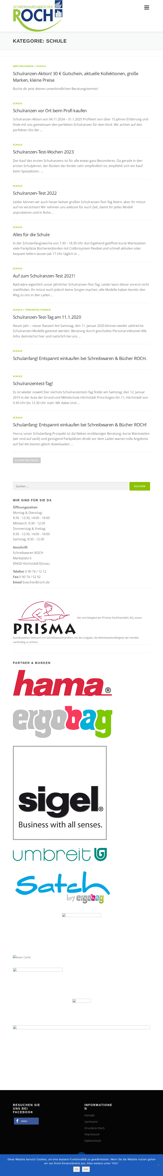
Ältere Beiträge (27, 460)
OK (76, 1169)
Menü (146, 7)
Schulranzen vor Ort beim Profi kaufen (50, 110)
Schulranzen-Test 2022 (35, 193)
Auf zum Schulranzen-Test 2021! (44, 276)
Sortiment (91, 1122)
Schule (41, 66)
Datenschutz (92, 1141)
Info (85, 1169)
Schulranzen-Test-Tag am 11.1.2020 (47, 317)
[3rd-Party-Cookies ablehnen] (158, 1165)
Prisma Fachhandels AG (117, 617)
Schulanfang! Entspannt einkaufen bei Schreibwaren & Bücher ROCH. (80, 358)
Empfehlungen (23, 66)
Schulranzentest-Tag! (33, 383)
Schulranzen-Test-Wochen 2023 (43, 152)
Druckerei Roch (94, 1128)
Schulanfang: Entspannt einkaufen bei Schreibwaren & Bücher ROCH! (80, 425)
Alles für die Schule (31, 234)
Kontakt (89, 1115)
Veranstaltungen (38, 309)
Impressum (92, 1134)
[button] (26, 1121)
